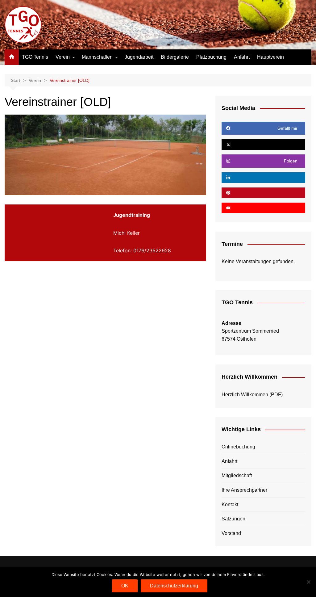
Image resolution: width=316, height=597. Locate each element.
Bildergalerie (175, 57)
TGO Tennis (35, 57)
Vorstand (231, 533)
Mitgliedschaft (237, 475)
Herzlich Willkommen (245, 394)
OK (124, 585)
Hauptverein (270, 57)
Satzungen (233, 518)
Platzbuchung (211, 57)
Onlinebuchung (238, 446)
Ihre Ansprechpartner (244, 490)
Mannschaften (97, 57)
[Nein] (308, 582)
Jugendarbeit (139, 57)
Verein (63, 57)
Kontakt (230, 504)
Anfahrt (242, 57)
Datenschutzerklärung (174, 585)
